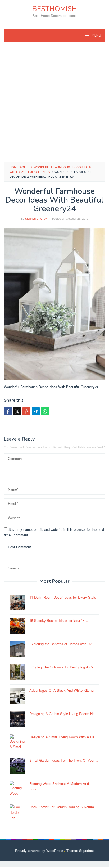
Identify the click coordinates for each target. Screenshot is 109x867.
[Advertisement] (54, 101)
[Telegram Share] (36, 411)
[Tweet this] (17, 411)
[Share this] (8, 411)
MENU (96, 35)
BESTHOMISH (54, 9)
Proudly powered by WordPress (39, 850)
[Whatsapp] (45, 411)
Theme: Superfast (80, 850)
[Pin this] (26, 411)
